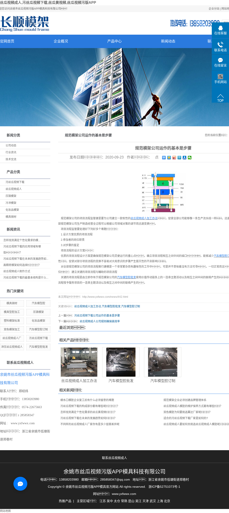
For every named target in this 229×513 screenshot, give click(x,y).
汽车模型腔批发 (38, 346)
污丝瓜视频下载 (15, 182)
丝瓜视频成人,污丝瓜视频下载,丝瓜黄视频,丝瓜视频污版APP (48, 2)
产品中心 (114, 41)
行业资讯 (11, 152)
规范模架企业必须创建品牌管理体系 (184, 400)
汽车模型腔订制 (38, 329)
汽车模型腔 (38, 303)
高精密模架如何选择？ (22, 265)
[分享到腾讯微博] (179, 157)
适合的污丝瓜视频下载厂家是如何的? (185, 418)
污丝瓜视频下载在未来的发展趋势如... (25, 258)
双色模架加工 (12, 329)
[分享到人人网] (185, 157)
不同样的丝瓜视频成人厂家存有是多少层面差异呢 (89, 424)
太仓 (117, 501)
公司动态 (11, 145)
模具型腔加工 (12, 312)
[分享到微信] (190, 157)
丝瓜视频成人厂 (11, 338)
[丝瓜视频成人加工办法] (79, 362)
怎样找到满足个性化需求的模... (21, 240)
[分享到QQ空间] (169, 157)
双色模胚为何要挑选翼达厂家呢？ (187, 412)
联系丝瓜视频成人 (114, 458)
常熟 (124, 501)
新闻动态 (168, 41)
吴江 (138, 501)
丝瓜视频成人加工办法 (87, 306)
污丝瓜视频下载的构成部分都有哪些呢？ (89, 406)
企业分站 (214, 8)
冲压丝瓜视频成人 (12, 346)
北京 (167, 501)
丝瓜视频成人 (14, 189)
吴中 (110, 501)
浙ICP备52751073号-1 (164, 486)
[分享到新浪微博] (174, 157)
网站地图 (5, 511)
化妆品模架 (12, 209)
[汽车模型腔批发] (121, 362)
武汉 (153, 501)
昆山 (131, 501)
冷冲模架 (11, 203)
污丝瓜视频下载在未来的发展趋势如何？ (88, 418)
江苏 (103, 501)
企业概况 (61, 41)
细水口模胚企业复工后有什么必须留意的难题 (87, 400)
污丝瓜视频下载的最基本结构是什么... (25, 277)
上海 (160, 501)
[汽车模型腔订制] (162, 362)
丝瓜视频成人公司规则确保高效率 (100, 321)
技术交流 (11, 159)
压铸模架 (11, 196)
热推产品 (65, 501)
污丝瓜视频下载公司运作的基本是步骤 (97, 315)
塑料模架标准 (12, 320)
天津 (145, 501)
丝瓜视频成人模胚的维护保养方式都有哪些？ (193, 406)
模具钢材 (11, 216)
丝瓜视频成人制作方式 (16, 271)
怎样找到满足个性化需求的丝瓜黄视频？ (88, 412)
